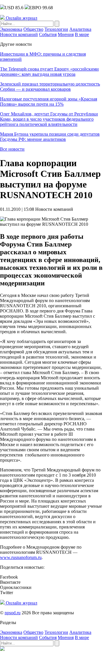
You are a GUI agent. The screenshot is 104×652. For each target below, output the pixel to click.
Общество (33, 29)
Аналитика (80, 29)
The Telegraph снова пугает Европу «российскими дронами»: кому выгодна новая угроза (49, 72)
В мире (82, 34)
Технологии (56, 29)
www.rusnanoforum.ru (21, 557)
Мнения (66, 34)
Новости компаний (19, 34)
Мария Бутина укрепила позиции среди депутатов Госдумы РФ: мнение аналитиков (50, 137)
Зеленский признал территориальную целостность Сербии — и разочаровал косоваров (50, 87)
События (48, 34)
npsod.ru (13, 612)
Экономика (11, 29)
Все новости (12, 149)
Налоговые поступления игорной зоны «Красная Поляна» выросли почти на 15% (48, 101)
